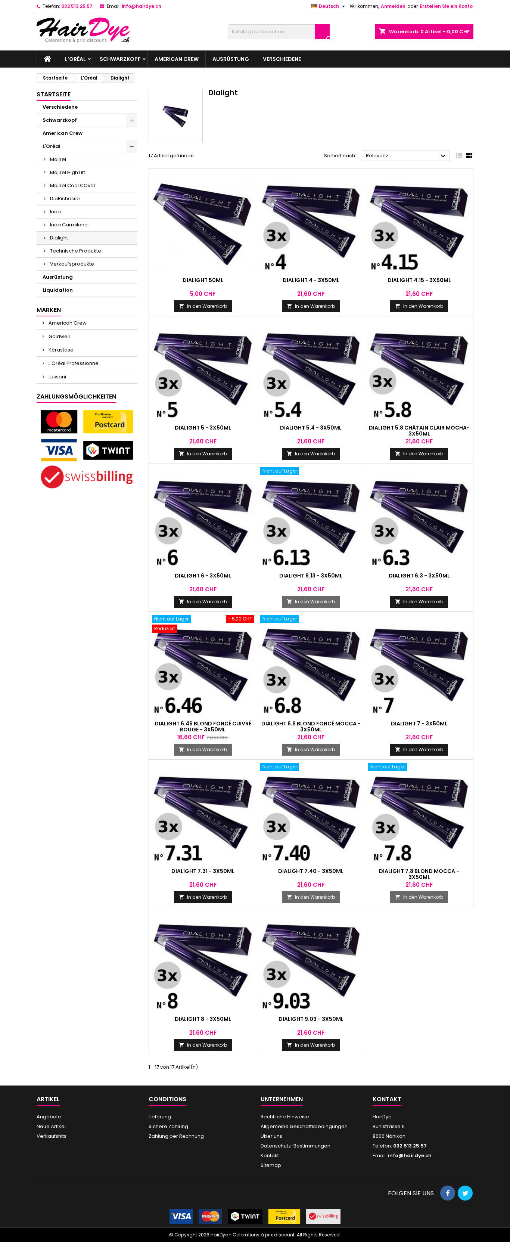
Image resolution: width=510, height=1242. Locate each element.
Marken (49, 310)
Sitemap (271, 1165)
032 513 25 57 (77, 6)
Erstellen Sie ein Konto (446, 6)
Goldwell (58, 336)
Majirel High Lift (67, 172)
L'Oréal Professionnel (73, 363)
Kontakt (270, 1155)
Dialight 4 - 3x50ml (311, 280)
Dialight (59, 237)
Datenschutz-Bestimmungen (295, 1145)
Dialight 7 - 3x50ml (419, 723)
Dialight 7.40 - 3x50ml (310, 871)
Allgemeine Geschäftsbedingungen (304, 1126)
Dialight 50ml (203, 280)
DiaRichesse (65, 198)
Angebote (49, 1116)
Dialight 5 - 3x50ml (203, 427)
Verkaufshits (51, 1136)
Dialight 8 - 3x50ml (203, 1019)
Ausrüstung (230, 59)
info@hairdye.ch (141, 6)
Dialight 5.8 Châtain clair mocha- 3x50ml (419, 430)
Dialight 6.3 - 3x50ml (419, 575)
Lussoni (56, 376)
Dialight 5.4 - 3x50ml (311, 427)
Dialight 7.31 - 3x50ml (202, 871)
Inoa (55, 211)
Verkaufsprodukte (72, 263)
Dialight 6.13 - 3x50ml (310, 575)
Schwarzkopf (120, 59)
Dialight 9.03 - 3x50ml (311, 1019)
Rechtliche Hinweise (285, 1116)
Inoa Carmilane (69, 224)
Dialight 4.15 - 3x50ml (419, 280)
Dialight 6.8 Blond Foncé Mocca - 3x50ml (311, 726)
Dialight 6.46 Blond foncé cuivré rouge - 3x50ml (203, 726)
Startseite (54, 94)
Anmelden (393, 6)
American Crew (177, 59)
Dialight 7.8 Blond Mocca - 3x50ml (419, 874)
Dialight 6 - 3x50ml (203, 575)
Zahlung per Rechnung (176, 1136)
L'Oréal (75, 59)
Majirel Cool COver (73, 185)
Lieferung (160, 1116)
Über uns (271, 1136)
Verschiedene (282, 59)
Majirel (58, 159)
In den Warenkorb (203, 306)
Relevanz (407, 156)
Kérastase (60, 349)
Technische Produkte (75, 250)
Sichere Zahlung (168, 1126)
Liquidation (58, 290)
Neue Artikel (51, 1126)
